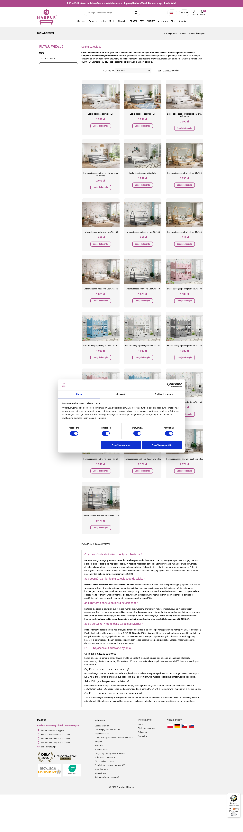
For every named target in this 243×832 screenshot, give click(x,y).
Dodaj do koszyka (100, 126)
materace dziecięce (147, 615)
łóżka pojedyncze (105, 574)
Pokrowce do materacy (105, 757)
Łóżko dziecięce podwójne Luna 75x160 (100, 459)
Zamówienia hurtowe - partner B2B (110, 765)
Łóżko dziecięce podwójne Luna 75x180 (184, 289)
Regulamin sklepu (102, 734)
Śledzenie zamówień (147, 728)
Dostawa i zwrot (102, 726)
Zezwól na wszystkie (162, 445)
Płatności (99, 745)
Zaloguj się (142, 732)
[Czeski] (184, 725)
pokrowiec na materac (105, 643)
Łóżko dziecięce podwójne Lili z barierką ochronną (184, 115)
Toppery (93, 21)
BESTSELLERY (137, 21)
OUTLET (151, 21)
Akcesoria (163, 21)
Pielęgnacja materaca (104, 761)
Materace (81, 21)
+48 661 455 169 (48, 743)
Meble (112, 21)
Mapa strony (100, 773)
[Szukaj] (136, 13)
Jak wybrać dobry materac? (107, 777)
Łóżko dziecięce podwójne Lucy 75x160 (184, 232)
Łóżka (103, 21)
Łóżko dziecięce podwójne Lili (100, 114)
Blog (173, 21)
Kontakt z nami (101, 769)
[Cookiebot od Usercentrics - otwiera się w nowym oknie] (169, 385)
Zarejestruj (142, 736)
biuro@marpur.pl (48, 747)
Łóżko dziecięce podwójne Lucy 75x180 (184, 173)
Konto (140, 724)
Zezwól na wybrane (121, 445)
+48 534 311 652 (48, 738)
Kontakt (182, 21)
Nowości (122, 21)
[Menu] (238, 795)
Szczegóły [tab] (121, 394)
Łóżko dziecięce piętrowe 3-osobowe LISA (142, 459)
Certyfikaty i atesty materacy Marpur (111, 753)
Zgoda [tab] (79, 394)
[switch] (106, 433)
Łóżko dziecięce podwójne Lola (142, 173)
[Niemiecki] (177, 725)
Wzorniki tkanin (101, 749)
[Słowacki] (191, 725)
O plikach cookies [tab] (164, 394)
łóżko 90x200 (119, 591)
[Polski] (170, 725)
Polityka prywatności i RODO (107, 730)
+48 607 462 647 (48, 734)
